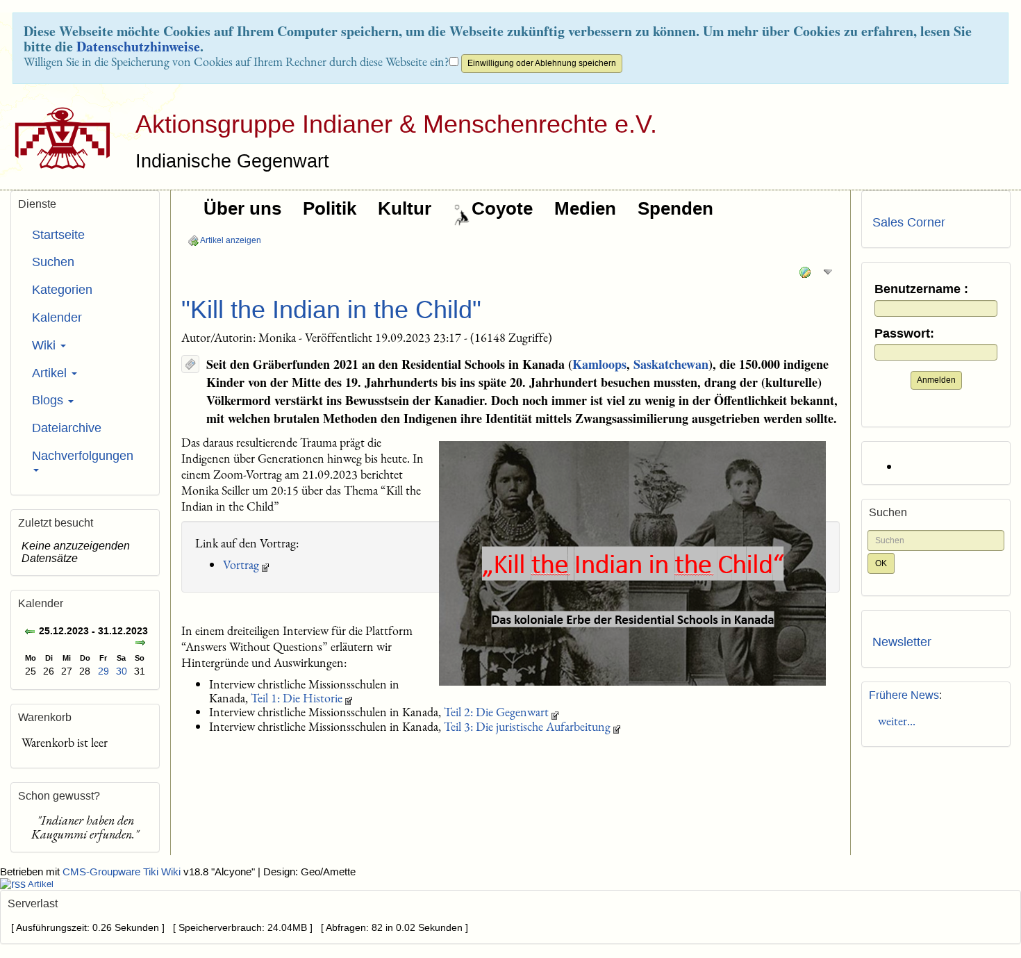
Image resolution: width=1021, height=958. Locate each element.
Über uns (242, 208)
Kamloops (599, 364)
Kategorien (62, 290)
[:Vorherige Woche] (30, 632)
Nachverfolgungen (82, 456)
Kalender (57, 317)
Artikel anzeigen (230, 240)
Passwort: (904, 333)
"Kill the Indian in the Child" (331, 309)
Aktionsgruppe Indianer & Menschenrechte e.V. (396, 124)
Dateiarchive (66, 428)
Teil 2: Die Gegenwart (496, 712)
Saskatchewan (670, 364)
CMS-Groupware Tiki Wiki (123, 871)
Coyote (502, 208)
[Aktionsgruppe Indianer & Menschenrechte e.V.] (57, 138)
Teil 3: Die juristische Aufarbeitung (527, 726)
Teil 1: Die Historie (296, 698)
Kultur (404, 208)
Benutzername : (921, 289)
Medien (585, 208)
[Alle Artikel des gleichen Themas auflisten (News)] (190, 364)
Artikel (51, 373)
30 (121, 671)
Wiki (45, 345)
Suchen (53, 262)
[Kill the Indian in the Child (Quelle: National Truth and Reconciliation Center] (632, 563)
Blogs (49, 400)
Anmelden (936, 380)
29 (103, 671)
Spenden (675, 208)
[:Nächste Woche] (140, 643)
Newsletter (901, 642)
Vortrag (241, 564)
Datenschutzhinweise (138, 46)
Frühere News (904, 695)
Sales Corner (908, 222)
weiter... (893, 721)
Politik (329, 208)
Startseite (58, 235)
